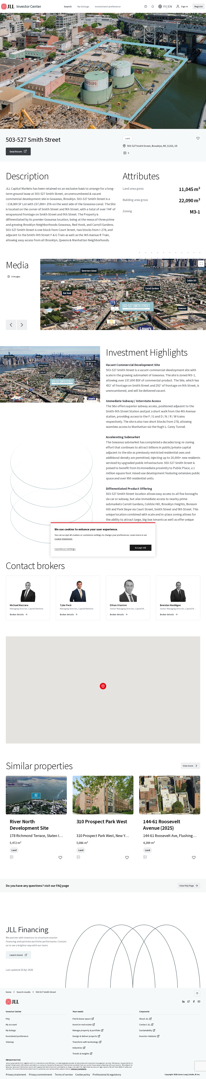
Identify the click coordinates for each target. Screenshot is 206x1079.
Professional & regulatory (107, 1074)
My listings (11, 1030)
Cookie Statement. (64, 538)
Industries (77, 1047)
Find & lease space (82, 1018)
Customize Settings (65, 548)
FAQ (8, 1018)
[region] (103, 539)
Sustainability (145, 1030)
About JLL (144, 1018)
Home (8, 992)
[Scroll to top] (197, 993)
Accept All (140, 547)
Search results (24, 992)
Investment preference (17, 1036)
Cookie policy (82, 1074)
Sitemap (10, 1041)
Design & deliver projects (85, 1036)
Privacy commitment (40, 1074)
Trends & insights (81, 1053)
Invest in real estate (82, 1024)
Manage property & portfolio (86, 1030)
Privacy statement (16, 1074)
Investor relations (147, 1036)
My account (11, 1024)
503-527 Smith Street (46, 992)
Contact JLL (144, 1024)
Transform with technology (85, 1041)
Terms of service (64, 1074)
